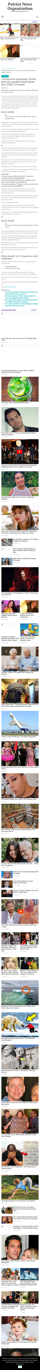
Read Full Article (11, 287)
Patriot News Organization (20, 6)
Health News (5, 76)
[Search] (37, 17)
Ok (20, 1367)
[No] (38, 1363)
